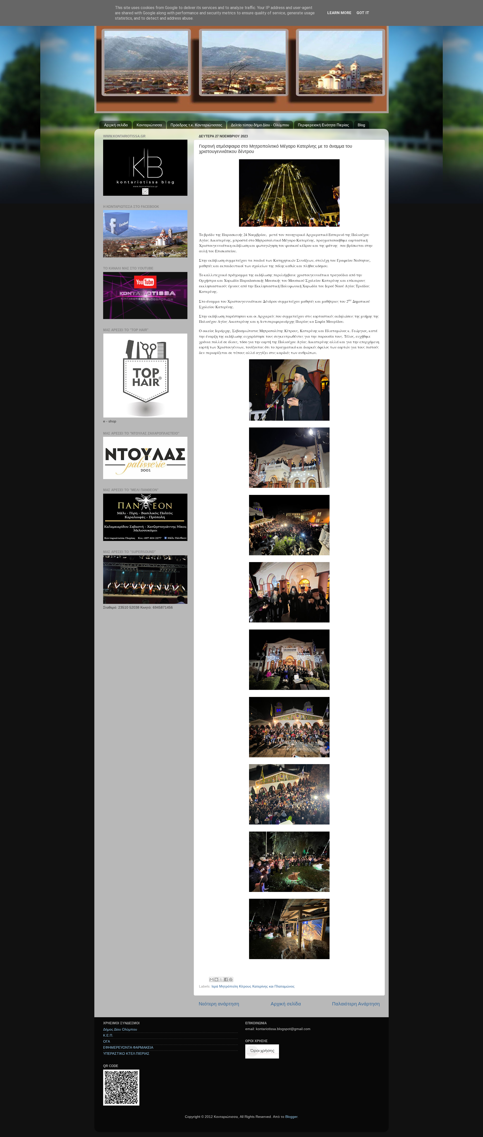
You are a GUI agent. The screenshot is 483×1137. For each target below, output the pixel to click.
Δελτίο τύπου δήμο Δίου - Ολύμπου (260, 125)
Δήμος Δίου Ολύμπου (120, 1029)
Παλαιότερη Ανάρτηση (356, 1003)
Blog (361, 125)
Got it (362, 13)
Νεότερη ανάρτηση (219, 1003)
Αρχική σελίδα (116, 125)
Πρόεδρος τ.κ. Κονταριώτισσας (196, 125)
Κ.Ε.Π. (108, 1035)
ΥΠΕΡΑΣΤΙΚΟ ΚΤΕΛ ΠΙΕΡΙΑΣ (126, 1053)
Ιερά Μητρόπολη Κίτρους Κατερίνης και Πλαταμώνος (253, 986)
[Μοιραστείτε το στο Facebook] (225, 979)
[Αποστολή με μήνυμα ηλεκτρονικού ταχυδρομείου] (211, 979)
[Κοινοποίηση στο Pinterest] (230, 979)
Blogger (291, 1117)
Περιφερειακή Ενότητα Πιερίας (323, 125)
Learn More (339, 13)
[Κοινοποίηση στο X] (221, 979)
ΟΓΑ (106, 1041)
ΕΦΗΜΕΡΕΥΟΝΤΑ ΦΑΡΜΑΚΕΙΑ (128, 1047)
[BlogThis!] (216, 979)
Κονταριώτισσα (149, 125)
